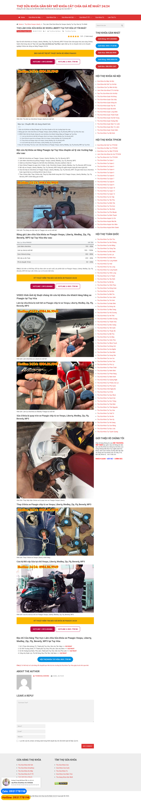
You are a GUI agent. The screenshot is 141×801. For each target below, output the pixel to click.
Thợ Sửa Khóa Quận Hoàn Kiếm (107, 130)
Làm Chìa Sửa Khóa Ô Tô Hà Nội (108, 90)
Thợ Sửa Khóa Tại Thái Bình (106, 404)
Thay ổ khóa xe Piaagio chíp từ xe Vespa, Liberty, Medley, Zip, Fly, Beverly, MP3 (43, 140)
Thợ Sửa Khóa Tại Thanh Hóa (106, 322)
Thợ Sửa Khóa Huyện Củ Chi (106, 218)
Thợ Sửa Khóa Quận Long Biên (107, 112)
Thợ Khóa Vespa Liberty (24, 31)
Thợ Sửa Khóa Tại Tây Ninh (106, 279)
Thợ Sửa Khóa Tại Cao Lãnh (106, 297)
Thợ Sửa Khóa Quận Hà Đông (107, 96)
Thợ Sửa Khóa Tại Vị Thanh (106, 276)
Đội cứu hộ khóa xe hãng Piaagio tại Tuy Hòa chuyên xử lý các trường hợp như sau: (45, 129)
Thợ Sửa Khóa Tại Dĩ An (105, 392)
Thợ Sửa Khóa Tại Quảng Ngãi (107, 380)
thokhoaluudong (42, 676)
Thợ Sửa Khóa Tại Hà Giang (106, 422)
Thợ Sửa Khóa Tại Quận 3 (105, 166)
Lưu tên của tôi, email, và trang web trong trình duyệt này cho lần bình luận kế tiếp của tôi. (48, 741)
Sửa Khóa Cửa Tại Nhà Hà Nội (107, 87)
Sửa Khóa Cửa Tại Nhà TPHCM (107, 151)
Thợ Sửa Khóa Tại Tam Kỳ (105, 419)
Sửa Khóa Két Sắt (68, 17)
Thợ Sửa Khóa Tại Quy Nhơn (106, 395)
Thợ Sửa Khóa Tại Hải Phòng (106, 242)
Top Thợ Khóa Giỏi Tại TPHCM (107, 157)
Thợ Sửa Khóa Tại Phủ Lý (105, 364)
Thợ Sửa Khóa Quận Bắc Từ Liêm (108, 127)
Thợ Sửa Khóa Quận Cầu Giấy (107, 99)
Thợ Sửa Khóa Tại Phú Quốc (106, 386)
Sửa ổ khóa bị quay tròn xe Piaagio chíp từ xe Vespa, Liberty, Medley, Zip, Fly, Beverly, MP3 (46, 138)
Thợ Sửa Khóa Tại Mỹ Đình (106, 133)
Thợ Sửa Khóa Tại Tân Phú (106, 200)
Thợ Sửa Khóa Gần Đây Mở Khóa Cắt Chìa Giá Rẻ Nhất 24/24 (63, 6)
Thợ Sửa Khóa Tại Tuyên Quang (107, 432)
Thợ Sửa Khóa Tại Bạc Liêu (106, 429)
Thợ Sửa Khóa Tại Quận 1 (105, 160)
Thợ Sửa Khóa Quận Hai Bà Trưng (108, 118)
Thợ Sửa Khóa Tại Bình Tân (106, 203)
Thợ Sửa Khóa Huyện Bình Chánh (108, 227)
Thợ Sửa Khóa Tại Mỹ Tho (105, 334)
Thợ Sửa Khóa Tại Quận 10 (106, 188)
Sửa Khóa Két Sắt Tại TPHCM (107, 145)
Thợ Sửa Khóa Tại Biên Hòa (106, 258)
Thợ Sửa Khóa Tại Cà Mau (105, 337)
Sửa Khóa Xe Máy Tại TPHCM (107, 148)
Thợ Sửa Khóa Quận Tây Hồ (106, 106)
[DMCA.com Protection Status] (61, 784)
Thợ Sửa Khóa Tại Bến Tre (105, 294)
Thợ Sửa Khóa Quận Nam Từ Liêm (108, 124)
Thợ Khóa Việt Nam (55, 31)
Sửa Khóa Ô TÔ (84, 17)
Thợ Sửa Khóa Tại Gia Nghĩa (106, 349)
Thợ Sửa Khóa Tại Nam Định (106, 377)
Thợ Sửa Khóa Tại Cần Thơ (106, 239)
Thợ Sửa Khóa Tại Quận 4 (105, 169)
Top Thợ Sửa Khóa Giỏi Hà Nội (107, 93)
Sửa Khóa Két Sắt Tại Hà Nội (106, 84)
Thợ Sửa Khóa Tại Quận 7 (105, 179)
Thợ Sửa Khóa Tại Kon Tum (106, 361)
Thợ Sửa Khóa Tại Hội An (105, 416)
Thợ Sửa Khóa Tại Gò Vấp (105, 197)
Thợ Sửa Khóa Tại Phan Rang (107, 374)
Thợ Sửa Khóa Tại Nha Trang (106, 309)
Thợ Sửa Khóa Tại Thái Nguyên (107, 407)
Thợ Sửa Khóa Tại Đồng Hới (106, 346)
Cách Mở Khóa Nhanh (25, 777)
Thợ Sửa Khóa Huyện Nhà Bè (106, 221)
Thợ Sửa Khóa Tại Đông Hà (106, 306)
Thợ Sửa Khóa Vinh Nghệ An (106, 389)
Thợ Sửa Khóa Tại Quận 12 (106, 194)
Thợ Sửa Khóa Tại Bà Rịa (105, 282)
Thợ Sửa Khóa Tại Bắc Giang (106, 325)
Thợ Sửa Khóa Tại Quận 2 (105, 163)
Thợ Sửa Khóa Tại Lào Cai (105, 358)
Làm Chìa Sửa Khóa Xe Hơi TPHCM (109, 154)
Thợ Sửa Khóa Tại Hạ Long (106, 267)
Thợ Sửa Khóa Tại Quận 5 (105, 172)
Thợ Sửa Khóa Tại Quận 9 (105, 185)
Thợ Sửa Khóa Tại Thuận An (106, 331)
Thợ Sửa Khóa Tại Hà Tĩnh (105, 316)
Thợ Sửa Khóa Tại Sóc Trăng (106, 401)
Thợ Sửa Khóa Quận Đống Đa (107, 103)
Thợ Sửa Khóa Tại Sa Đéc (105, 291)
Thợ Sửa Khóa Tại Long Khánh (107, 261)
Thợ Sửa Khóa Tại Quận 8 (105, 182)
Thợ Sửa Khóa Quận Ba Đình (106, 109)
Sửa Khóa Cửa (51, 17)
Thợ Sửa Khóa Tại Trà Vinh (106, 300)
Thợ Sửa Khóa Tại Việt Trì (105, 413)
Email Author (58, 676)
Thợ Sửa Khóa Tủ (62, 771)
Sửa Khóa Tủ (99, 17)
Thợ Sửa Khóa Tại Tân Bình (106, 209)
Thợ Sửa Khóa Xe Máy (25, 771)
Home (22, 17)
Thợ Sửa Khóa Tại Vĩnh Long (106, 273)
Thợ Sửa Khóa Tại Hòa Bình (106, 352)
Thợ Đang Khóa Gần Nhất (64, 777)
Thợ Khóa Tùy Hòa (70, 31)
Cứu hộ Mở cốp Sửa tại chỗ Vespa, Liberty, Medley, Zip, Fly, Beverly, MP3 (41, 142)
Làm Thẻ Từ (112, 17)
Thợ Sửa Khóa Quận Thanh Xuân (107, 115)
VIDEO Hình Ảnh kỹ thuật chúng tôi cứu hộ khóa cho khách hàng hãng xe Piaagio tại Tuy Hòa (48, 134)
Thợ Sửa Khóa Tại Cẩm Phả (106, 340)
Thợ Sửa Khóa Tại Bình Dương (107, 319)
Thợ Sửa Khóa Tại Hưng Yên (106, 355)
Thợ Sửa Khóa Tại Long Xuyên (107, 270)
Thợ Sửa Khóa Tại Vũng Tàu (106, 248)
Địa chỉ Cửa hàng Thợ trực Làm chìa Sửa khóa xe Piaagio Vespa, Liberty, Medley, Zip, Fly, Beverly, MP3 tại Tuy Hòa (54, 145)
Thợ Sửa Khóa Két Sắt (25, 765)
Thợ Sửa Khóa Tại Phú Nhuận (107, 212)
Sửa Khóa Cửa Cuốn (62, 768)
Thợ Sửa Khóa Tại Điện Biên (106, 303)
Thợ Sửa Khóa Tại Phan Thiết (106, 367)
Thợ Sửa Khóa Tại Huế (104, 264)
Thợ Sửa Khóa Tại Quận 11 (106, 191)
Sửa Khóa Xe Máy (35, 17)
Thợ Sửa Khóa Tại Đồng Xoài (106, 288)
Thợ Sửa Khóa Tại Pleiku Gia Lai (108, 383)
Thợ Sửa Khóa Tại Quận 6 (105, 175)
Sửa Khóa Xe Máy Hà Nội (105, 81)
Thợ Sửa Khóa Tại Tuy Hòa (106, 410)
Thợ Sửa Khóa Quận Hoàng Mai (107, 121)
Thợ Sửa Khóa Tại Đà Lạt (105, 254)
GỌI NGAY (68, 646)
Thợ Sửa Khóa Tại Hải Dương (107, 312)
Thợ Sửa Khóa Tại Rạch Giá (106, 398)
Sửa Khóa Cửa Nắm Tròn (64, 774)
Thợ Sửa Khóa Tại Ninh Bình (106, 370)
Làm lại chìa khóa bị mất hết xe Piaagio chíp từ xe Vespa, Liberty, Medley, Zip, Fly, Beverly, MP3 (47, 136)
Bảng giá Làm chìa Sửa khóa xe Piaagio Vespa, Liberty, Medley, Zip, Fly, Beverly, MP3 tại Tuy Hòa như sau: (51, 132)
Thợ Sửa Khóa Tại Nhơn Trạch (107, 343)
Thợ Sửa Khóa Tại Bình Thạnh (107, 215)
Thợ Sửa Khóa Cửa (62, 765)
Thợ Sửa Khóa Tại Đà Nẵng (106, 245)
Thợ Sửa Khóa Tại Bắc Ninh (106, 251)
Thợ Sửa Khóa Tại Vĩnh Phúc (106, 285)
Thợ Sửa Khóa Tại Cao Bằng (106, 425)
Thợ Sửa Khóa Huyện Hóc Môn (107, 224)
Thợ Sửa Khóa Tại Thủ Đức (106, 206)
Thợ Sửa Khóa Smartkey (26, 768)
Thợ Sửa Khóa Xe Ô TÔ (25, 774)
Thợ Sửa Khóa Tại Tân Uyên (106, 328)
